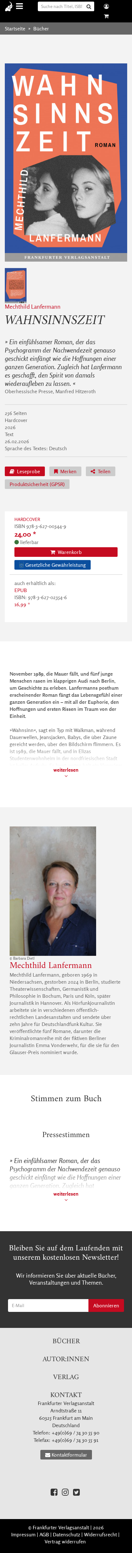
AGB (44, 1534)
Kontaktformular (69, 1454)
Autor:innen (66, 1359)
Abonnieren (106, 1305)
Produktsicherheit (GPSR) (37, 484)
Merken (68, 471)
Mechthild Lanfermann (33, 306)
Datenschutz (66, 1534)
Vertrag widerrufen (65, 1541)
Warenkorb (69, 552)
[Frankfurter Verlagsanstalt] (10, 6)
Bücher (66, 1341)
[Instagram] (65, 1492)
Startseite (15, 28)
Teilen (103, 471)
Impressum (23, 1534)
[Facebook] (54, 1492)
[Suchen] (89, 6)
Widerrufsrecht (100, 1534)
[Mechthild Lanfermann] (66, 891)
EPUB (20, 590)
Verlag (66, 1377)
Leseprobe (28, 471)
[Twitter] (76, 1492)
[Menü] (20, 6)
